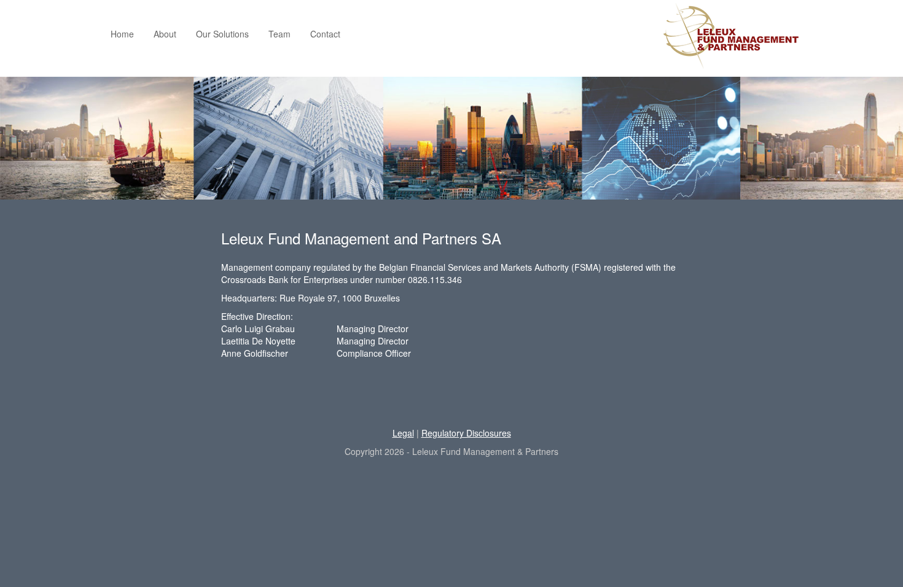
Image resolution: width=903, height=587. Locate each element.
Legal (403, 433)
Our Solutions (222, 34)
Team (279, 34)
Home (122, 34)
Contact (325, 34)
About (165, 34)
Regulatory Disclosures (466, 433)
